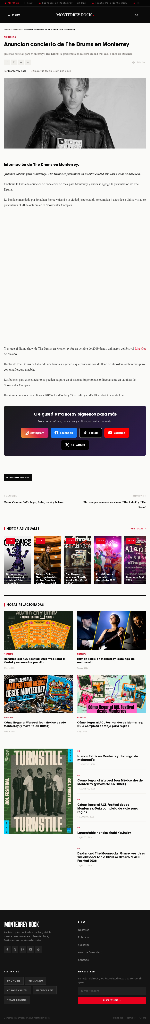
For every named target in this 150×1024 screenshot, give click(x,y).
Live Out (140, 348)
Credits (142, 1017)
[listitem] (17, 560)
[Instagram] (23, 949)
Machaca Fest (45, 990)
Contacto (83, 960)
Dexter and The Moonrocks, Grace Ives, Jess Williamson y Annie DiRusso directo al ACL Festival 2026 (111, 857)
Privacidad (118, 1017)
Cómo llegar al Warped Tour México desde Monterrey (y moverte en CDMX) (110, 782)
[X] (15, 949)
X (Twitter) (78, 445)
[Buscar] (136, 15)
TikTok (93, 433)
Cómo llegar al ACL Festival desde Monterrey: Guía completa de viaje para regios (107, 808)
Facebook (66, 433)
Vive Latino (36, 980)
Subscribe (83, 945)
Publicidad (84, 937)
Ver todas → (138, 528)
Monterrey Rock (75, 15)
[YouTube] (30, 949)
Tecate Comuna (17, 1000)
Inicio (7, 29)
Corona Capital (17, 990)
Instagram (37, 433)
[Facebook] (7, 949)
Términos (131, 1017)
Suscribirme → (112, 1000)
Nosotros (83, 930)
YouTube (119, 433)
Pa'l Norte (13, 980)
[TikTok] (38, 949)
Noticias (16, 29)
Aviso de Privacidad (89, 952)
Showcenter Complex (17, 477)
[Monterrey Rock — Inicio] (38, 924)
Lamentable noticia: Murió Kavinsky (104, 833)
